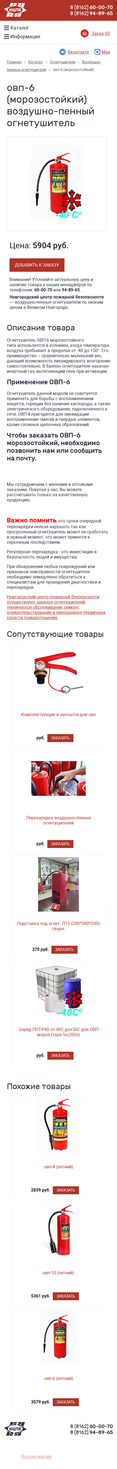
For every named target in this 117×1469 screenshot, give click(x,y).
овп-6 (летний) (58, 1378)
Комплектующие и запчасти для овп (58, 714)
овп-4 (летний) (58, 1166)
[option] (56, 184)
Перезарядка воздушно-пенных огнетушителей (58, 820)
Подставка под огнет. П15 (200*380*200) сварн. (58, 926)
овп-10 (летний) (58, 1272)
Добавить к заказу (37, 265)
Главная (14, 62)
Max (106, 52)
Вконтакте (78, 52)
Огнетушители (62, 62)
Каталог (35, 62)
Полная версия (36, 1456)
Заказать (60, 738)
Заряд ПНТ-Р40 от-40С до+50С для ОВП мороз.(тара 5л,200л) (58, 1032)
